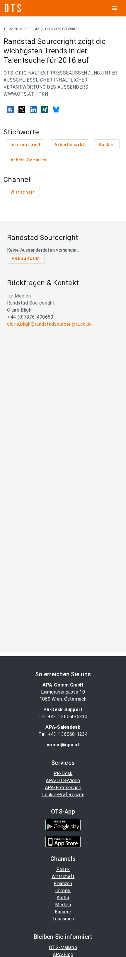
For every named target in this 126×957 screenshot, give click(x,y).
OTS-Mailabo (63, 947)
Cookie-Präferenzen (63, 794)
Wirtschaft (63, 876)
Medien (63, 904)
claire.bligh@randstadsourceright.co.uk (49, 324)
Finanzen (63, 883)
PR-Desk (63, 773)
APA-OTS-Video (63, 780)
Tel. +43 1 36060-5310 (62, 716)
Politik (63, 869)
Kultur (63, 897)
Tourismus (63, 919)
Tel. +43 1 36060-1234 (62, 734)
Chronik (63, 890)
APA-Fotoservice (63, 787)
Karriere (63, 911)
